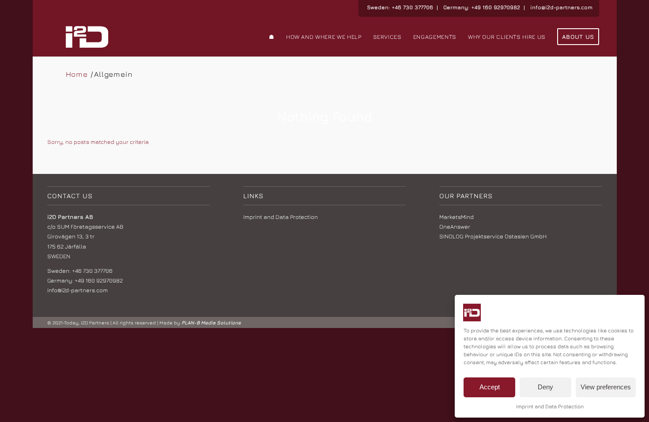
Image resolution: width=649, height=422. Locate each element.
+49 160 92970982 (495, 7)
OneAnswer (454, 226)
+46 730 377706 (412, 7)
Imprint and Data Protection (550, 406)
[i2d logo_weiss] (87, 37)
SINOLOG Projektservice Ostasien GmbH (493, 236)
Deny (545, 387)
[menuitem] (271, 37)
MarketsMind (456, 216)
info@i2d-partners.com (561, 7)
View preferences (606, 387)
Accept (489, 387)
